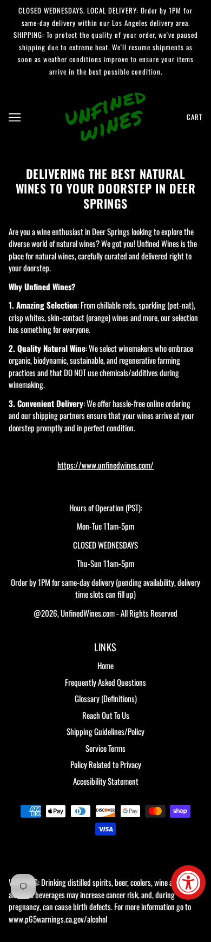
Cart (194, 116)
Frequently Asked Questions (105, 682)
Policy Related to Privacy (105, 764)
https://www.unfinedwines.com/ (105, 465)
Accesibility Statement (106, 781)
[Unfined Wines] (105, 115)
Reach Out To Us (105, 715)
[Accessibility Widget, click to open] (188, 882)
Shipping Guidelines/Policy (105, 731)
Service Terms (105, 748)
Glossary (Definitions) (106, 698)
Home (105, 665)
